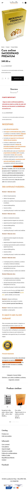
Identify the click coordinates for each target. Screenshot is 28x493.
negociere (11, 380)
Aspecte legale (6, 449)
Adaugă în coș (7, 406)
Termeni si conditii (7, 451)
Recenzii (14, 92)
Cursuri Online (14, 47)
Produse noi (5, 434)
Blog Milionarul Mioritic (8, 457)
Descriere (14, 89)
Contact (4, 460)
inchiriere (23, 377)
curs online (10, 377)
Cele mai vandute (7, 436)
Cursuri (7, 47)
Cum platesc (5, 446)
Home (2, 47)
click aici (7, 366)
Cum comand (5, 444)
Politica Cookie (6, 455)
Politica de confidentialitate (9, 453)
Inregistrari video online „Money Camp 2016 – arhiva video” (7, 412)
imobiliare (17, 377)
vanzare (17, 380)
